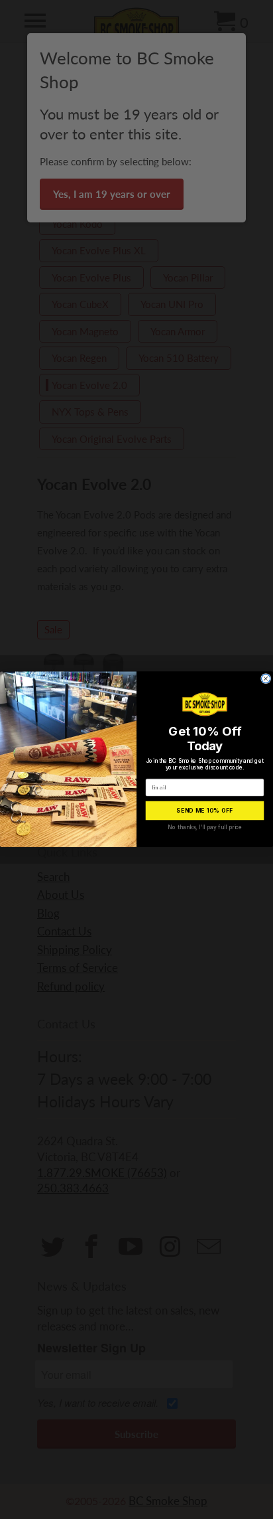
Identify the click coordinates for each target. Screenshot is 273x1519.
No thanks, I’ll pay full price (204, 827)
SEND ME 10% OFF (204, 811)
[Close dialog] (266, 679)
